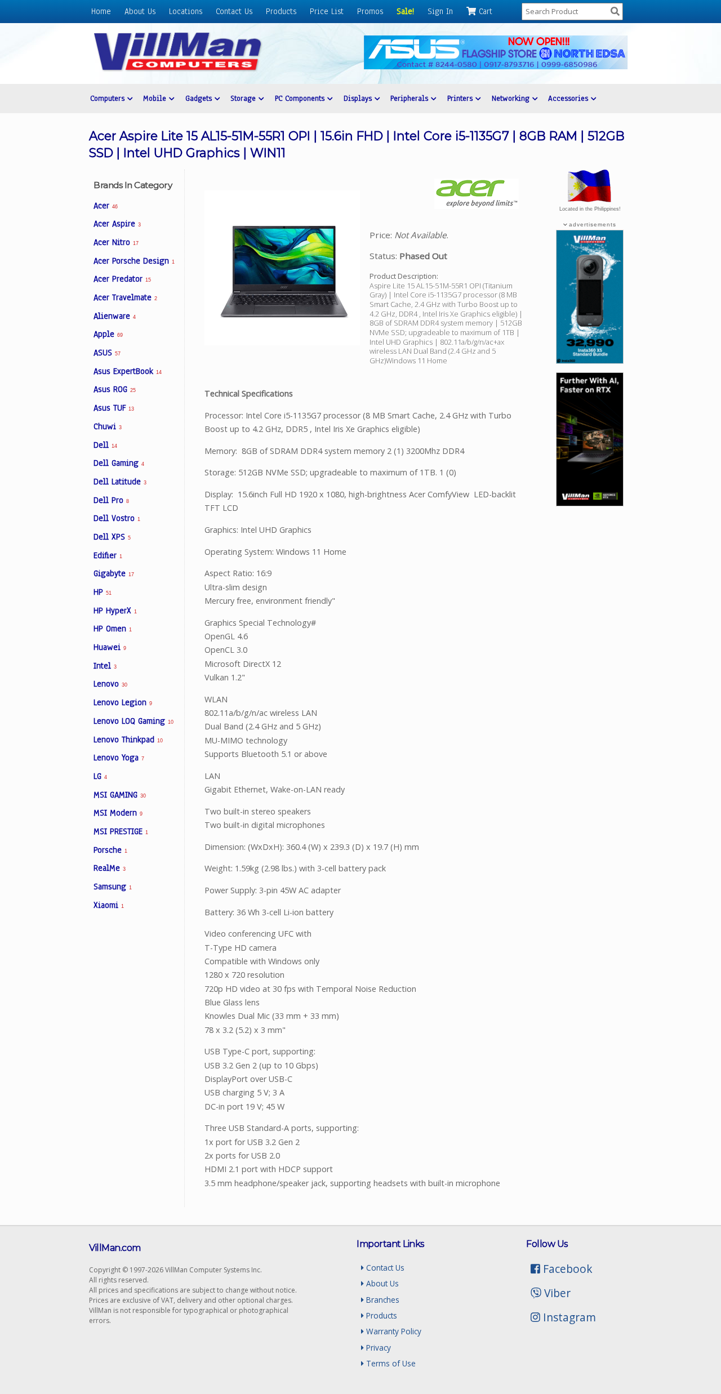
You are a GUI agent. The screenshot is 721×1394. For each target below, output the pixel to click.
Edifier (108, 555)
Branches (381, 1299)
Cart (484, 11)
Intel (105, 665)
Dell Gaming (119, 463)
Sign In (440, 11)
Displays (359, 98)
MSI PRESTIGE (121, 831)
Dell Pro (111, 500)
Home (101, 11)
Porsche (110, 850)
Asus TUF (113, 407)
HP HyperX (115, 610)
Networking (512, 98)
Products (281, 11)
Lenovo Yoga (119, 757)
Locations (185, 11)
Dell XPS (112, 536)
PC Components (301, 98)
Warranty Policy (392, 1331)
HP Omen (113, 628)
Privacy (377, 1347)
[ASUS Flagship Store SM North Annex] (495, 66)
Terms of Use (390, 1363)
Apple (108, 334)
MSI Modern (118, 812)
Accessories (569, 98)
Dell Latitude (120, 481)
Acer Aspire (117, 223)
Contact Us (234, 11)
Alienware (115, 316)
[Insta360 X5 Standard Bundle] (590, 360)
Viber (556, 1293)
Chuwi (108, 426)
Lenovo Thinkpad (128, 739)
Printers (461, 98)
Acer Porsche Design (134, 260)
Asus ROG (114, 389)
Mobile (156, 98)
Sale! (405, 11)
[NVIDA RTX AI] (590, 503)
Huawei (110, 647)
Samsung (113, 886)
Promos (370, 11)
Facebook (566, 1268)
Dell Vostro (117, 518)
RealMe (110, 868)
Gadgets (200, 98)
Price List (327, 11)
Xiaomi (109, 905)
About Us (139, 11)
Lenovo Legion (123, 702)
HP (102, 592)
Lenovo (110, 683)
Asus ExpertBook (127, 371)
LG (100, 776)
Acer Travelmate (125, 297)
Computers (108, 98)
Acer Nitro (116, 242)
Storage (244, 98)
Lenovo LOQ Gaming (133, 721)
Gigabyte (113, 573)
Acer (105, 205)
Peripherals (410, 98)
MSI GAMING (119, 794)
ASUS (107, 352)
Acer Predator (122, 278)
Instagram (568, 1317)
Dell (105, 445)
